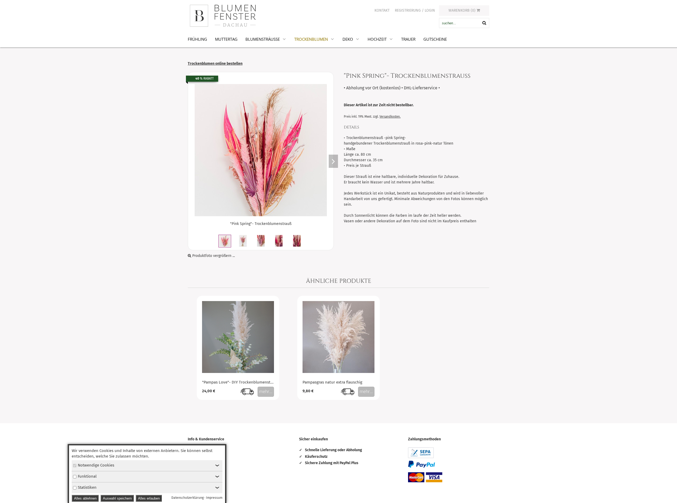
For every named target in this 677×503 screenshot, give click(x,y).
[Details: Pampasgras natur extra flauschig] (338, 371)
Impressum (214, 498)
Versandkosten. (390, 116)
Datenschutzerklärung (187, 498)
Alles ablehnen (85, 498)
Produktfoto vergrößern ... (213, 255)
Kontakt (382, 10)
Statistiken (87, 487)
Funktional (87, 476)
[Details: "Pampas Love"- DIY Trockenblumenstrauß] (238, 371)
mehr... (265, 391)
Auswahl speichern (117, 498)
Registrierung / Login (415, 10)
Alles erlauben (149, 498)
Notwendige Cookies (96, 465)
